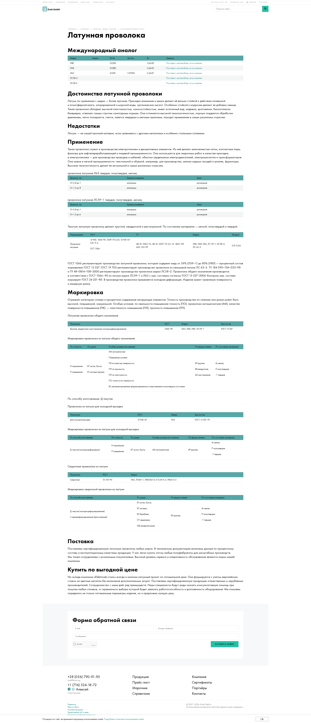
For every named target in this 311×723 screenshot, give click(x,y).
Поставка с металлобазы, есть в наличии (184, 63)
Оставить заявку (224, 644)
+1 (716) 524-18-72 (82, 685)
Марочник (85, 2)
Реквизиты (72, 704)
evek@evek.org (237, 2)
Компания (60, 2)
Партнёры (199, 688)
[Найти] (265, 9)
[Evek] (51, 8)
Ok (262, 719)
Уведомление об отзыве (78, 712)
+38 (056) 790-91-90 (219, 2)
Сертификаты (202, 682)
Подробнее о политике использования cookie (124, 719)
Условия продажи (75, 709)
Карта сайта (73, 707)
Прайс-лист (48, 2)
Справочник (98, 2)
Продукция (73, 2)
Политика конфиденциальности (81, 715)
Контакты (110, 2)
